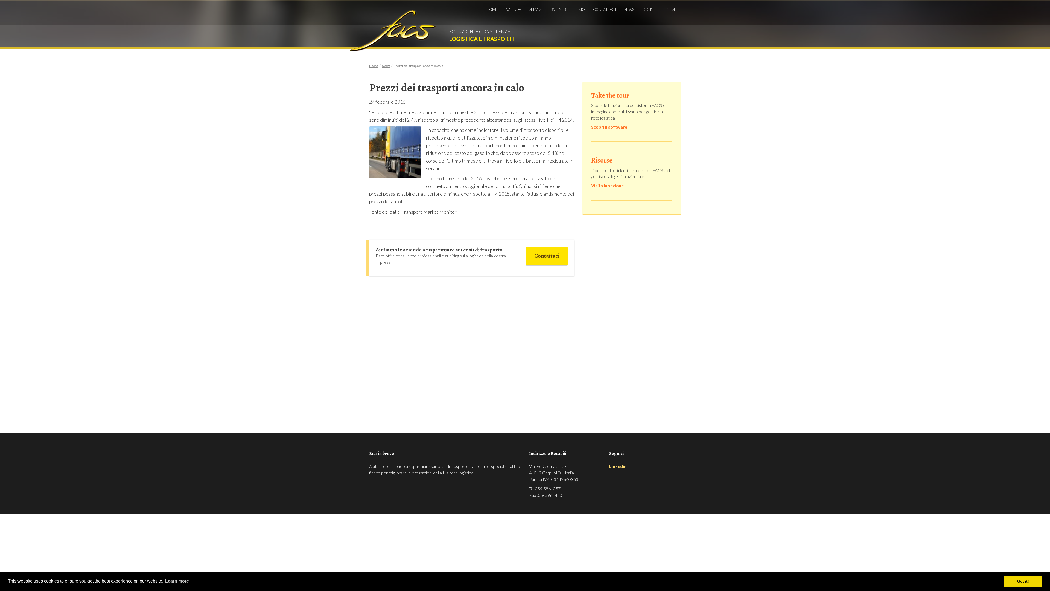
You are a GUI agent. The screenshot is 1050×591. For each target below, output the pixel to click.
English (669, 9)
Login (648, 9)
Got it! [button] (1023, 581)
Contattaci (604, 9)
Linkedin (617, 466)
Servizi (535, 9)
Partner (558, 9)
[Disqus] (471, 344)
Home (491, 9)
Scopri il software (609, 126)
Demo (579, 9)
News (629, 9)
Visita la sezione (607, 185)
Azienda (513, 9)
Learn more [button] (177, 581)
